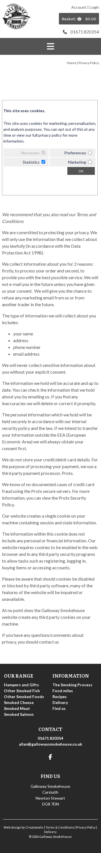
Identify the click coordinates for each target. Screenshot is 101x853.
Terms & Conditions (59, 827)
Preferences (75, 152)
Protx (67, 473)
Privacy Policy (86, 827)
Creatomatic (34, 827)
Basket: (69, 18)
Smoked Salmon (19, 714)
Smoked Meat (17, 708)
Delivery (60, 702)
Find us (59, 708)
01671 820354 (84, 31)
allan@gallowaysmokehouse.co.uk (50, 744)
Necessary (30, 152)
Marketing (77, 162)
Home (71, 63)
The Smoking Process (72, 684)
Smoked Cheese (19, 702)
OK (81, 171)
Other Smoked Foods (24, 696)
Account (78, 7)
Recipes (59, 696)
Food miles (62, 690)
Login (94, 7)
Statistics (31, 162)
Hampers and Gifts (21, 684)
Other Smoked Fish (22, 690)
